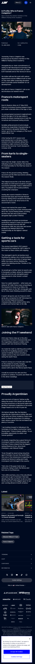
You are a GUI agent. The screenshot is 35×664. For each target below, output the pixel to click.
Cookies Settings (16, 656)
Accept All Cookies (17, 651)
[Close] (30, 639)
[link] (4, 2)
